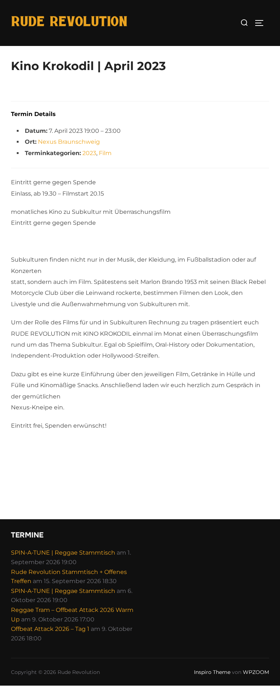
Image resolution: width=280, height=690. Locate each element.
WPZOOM (256, 672)
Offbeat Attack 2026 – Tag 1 (50, 628)
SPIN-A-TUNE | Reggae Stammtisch (63, 552)
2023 (89, 153)
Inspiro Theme (212, 672)
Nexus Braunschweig (69, 141)
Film (105, 153)
